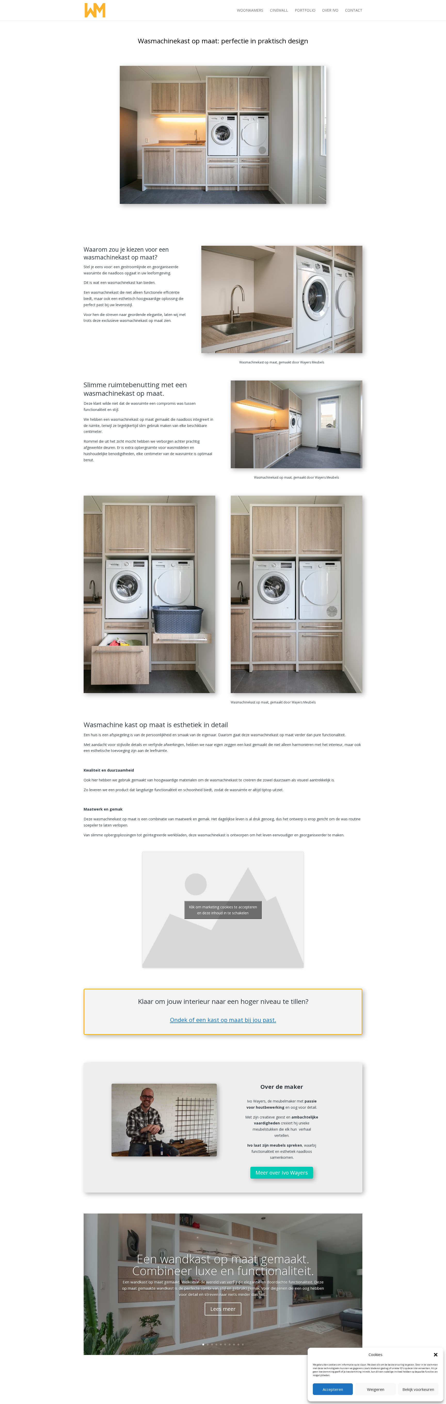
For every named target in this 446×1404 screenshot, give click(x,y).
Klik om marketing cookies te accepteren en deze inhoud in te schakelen (223, 910)
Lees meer (223, 1308)
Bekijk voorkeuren (418, 1389)
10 (243, 1344)
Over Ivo (330, 11)
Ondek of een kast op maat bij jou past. (223, 1020)
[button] (435, 1354)
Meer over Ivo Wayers (282, 1172)
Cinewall (279, 11)
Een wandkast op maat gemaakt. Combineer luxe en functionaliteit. (223, 1265)
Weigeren (375, 1389)
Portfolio (305, 11)
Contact (353, 11)
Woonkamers (250, 11)
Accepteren (333, 1389)
